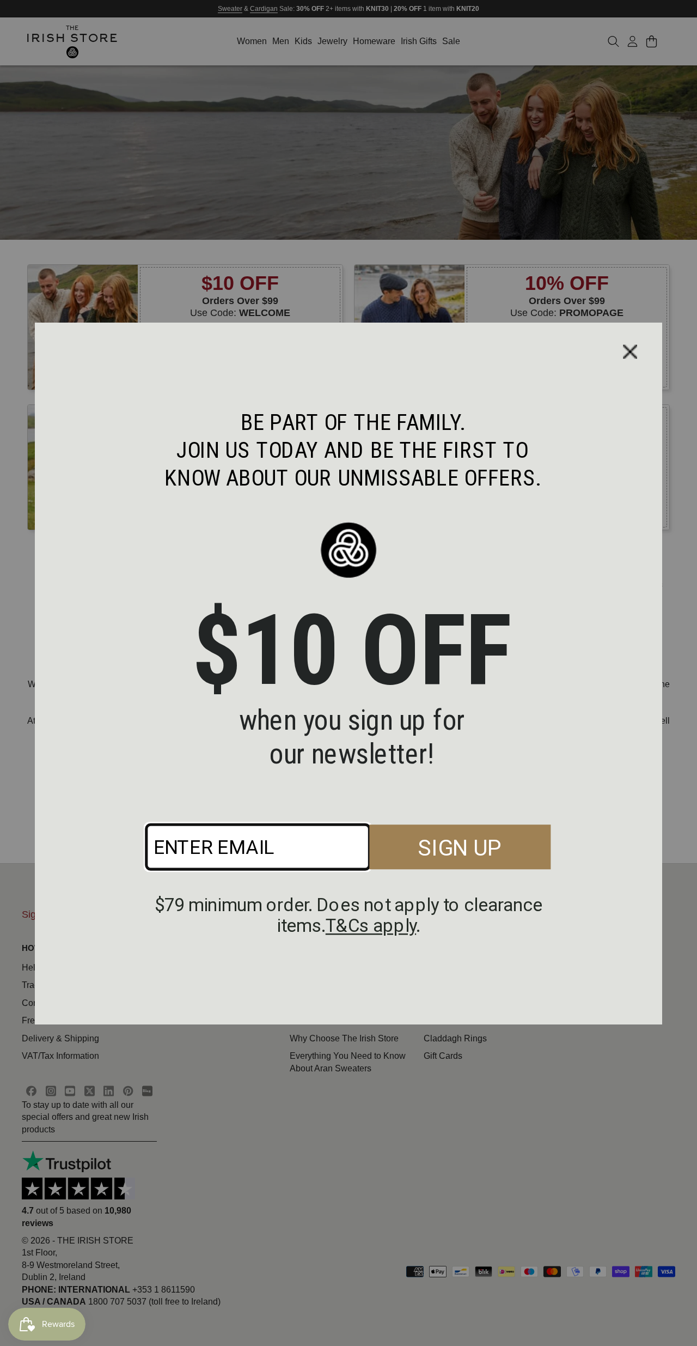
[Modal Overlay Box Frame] (348, 673)
